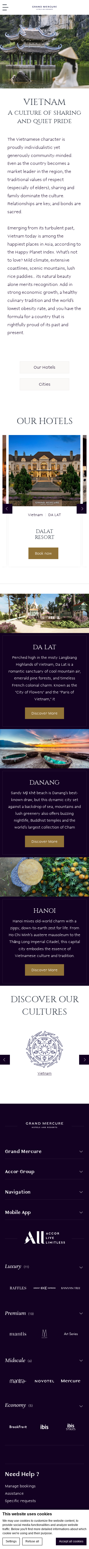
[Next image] (82, 509)
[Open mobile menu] (5, 7)
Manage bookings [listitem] (20, 1486)
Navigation (18, 1192)
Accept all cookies (71, 1541)
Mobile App (18, 1212)
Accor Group (19, 1171)
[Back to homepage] (44, 7)
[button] (81, 1151)
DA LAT (54, 514)
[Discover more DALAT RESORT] (44, 470)
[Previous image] (7, 509)
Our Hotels (44, 367)
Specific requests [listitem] (20, 1500)
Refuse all (32, 1541)
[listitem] (18, 1287)
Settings (11, 1541)
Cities (44, 384)
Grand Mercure (23, 1151)
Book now (43, 553)
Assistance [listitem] (14, 1493)
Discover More (44, 713)
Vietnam (35, 514)
